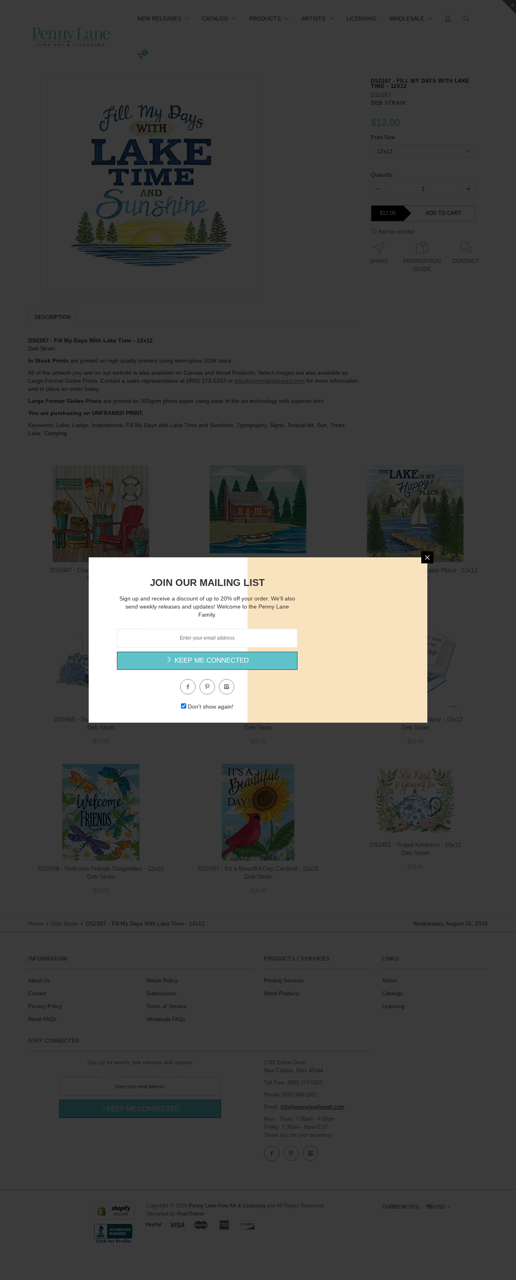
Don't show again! (210, 706)
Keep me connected (211, 660)
